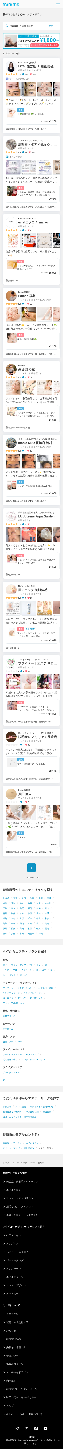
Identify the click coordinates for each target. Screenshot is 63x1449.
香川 (5, 928)
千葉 (5, 908)
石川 (5, 913)
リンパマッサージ (11, 992)
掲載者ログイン (14, 1364)
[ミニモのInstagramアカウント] (17, 1429)
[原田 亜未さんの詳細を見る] (31, 821)
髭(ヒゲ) (23, 974)
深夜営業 (47, 1111)
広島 (30, 923)
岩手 (32, 898)
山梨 (22, 908)
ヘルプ (10, 1405)
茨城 (13, 903)
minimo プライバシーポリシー (23, 1389)
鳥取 (5, 923)
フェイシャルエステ (12, 1054)
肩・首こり (8, 997)
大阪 (22, 918)
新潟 (38, 908)
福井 (13, 913)
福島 (5, 903)
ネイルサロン (32, 1142)
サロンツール (13, 1355)
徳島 (47, 923)
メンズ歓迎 (20, 1106)
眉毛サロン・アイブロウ (19, 1206)
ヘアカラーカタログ (17, 1252)
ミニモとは (12, 1314)
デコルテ (22, 997)
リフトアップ (32, 1054)
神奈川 (48, 903)
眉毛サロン (29, 1147)
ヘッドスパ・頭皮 (44, 987)
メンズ (12, 974)
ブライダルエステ (11, 1072)
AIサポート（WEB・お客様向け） (24, 1414)
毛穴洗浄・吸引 (10, 1059)
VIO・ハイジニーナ (22, 969)
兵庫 (30, 918)
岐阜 (22, 913)
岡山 (22, 923)
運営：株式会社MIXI (17, 1322)
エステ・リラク (19, 1162)
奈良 (38, 918)
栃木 (22, 903)
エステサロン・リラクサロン (22, 1215)
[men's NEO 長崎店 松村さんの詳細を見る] (31, 470)
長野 (30, 908)
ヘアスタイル (13, 1235)
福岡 (30, 928)
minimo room (13, 1339)
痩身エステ (8, 1041)
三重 (47, 913)
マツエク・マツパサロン (19, 1198)
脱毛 (5, 964)
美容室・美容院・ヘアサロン (22, 1181)
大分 (13, 933)
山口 (38, 923)
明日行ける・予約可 (12, 1111)
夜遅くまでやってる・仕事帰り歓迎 (19, 1116)
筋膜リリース (9, 1015)
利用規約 (11, 1380)
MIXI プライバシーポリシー (21, 1397)
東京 (13, 908)
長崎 (47, 928)
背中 (44, 969)
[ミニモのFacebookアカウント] (36, 1429)
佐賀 (38, 928)
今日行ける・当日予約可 (41, 1106)
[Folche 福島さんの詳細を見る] (31, 323)
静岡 (30, 913)
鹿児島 (31, 933)
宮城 (49, 898)
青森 (15, 898)
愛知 (38, 913)
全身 (38, 964)
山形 (40, 898)
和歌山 (48, 918)
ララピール (8, 1028)
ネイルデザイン (14, 1277)
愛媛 (13, 928)
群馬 (30, 903)
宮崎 (22, 933)
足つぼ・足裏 (36, 997)
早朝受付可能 (32, 1111)
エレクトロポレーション (33, 1059)
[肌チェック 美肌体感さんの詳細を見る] (31, 617)
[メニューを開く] (58, 4)
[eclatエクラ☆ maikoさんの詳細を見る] (31, 249)
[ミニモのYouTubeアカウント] (45, 1429)
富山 (47, 908)
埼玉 (38, 903)
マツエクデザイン (16, 1285)
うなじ (6, 969)
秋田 (24, 898)
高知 (22, 928)
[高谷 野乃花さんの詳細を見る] (31, 396)
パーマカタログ (14, 1260)
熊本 (5, 933)
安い (5, 1080)
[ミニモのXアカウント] (27, 1429)
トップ (6, 1162)
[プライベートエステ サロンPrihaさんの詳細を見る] (31, 690)
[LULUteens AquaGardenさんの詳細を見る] (31, 543)
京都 (13, 918)
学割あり (7, 1106)
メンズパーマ (13, 1268)
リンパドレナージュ (33, 992)
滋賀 (5, 918)
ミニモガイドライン (17, 1372)
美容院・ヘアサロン (12, 1142)
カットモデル (13, 1293)
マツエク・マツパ (11, 1147)
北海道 (6, 898)
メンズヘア (12, 1243)
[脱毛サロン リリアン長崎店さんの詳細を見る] (31, 756)
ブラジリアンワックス (21, 964)
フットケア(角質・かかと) (15, 1002)
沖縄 (40, 933)
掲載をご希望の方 (16, 1347)
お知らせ (11, 1330)
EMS (20, 1041)
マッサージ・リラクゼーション (17, 987)
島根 (13, 923)
